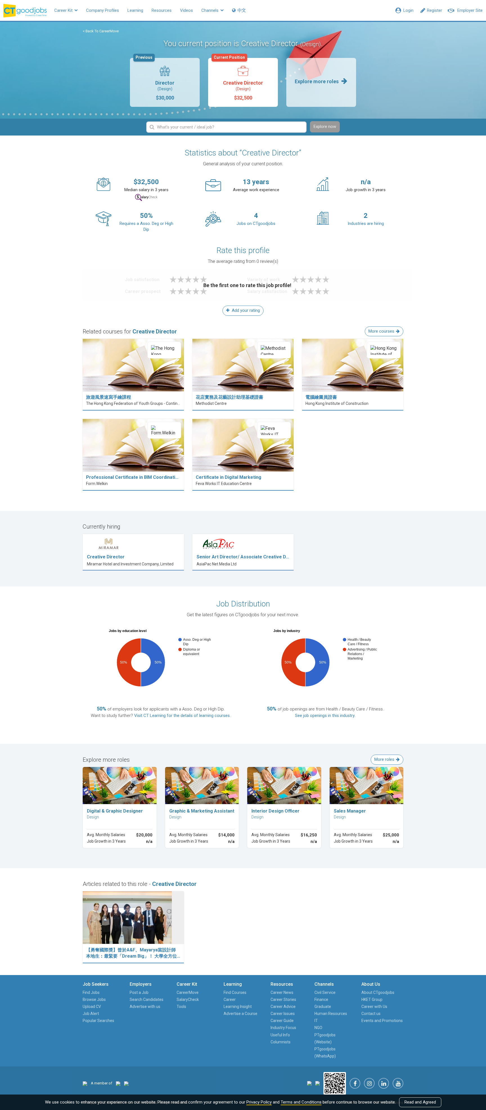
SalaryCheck (188, 999)
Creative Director (238, 79)
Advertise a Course (240, 1013)
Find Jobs (91, 992)
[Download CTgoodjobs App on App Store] (309, 1083)
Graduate (322, 1006)
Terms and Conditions (301, 1102)
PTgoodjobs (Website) (325, 1038)
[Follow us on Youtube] (398, 1083)
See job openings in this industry (325, 715)
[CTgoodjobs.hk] (85, 1083)
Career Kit (64, 10)
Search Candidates (146, 999)
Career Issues (283, 1013)
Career (230, 999)
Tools (181, 1006)
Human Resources (330, 1013)
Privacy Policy (259, 1102)
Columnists (281, 1042)
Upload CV (92, 1006)
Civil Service (325, 992)
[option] (165, 82)
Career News (282, 992)
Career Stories (283, 999)
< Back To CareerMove (101, 31)
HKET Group (371, 999)
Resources (162, 10)
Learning (135, 10)
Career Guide (282, 1020)
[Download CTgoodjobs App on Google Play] (317, 1083)
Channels (210, 10)
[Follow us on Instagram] (369, 1083)
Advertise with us (145, 1006)
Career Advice (283, 1006)
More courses (381, 331)
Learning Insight (238, 1006)
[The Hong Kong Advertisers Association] (118, 1083)
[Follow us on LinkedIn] (383, 1083)
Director (155, 79)
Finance (321, 999)
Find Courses (235, 992)
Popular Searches (98, 1020)
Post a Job (139, 992)
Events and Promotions (382, 1020)
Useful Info (280, 1035)
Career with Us (374, 1006)
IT (316, 1020)
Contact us (371, 1013)
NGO (318, 1027)
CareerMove (188, 992)
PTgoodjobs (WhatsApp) (325, 1052)
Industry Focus (283, 1027)
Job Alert (91, 1013)
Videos (186, 10)
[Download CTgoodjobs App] (334, 1083)
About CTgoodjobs (377, 992)
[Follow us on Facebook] (355, 1083)
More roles (384, 759)
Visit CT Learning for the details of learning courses (182, 715)
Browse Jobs (94, 999)
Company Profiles (102, 10)
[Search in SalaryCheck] (146, 197)
